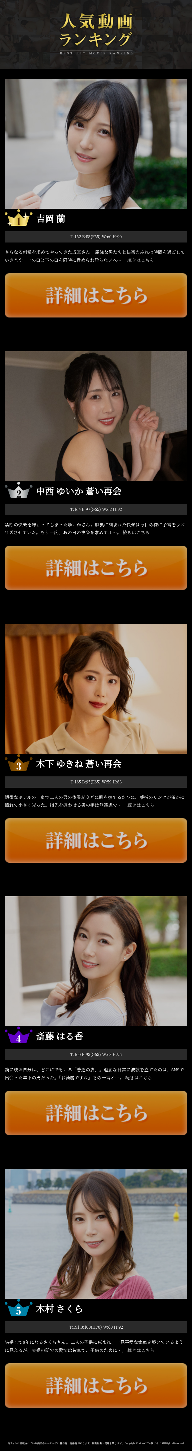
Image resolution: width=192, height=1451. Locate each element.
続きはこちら (140, 260)
